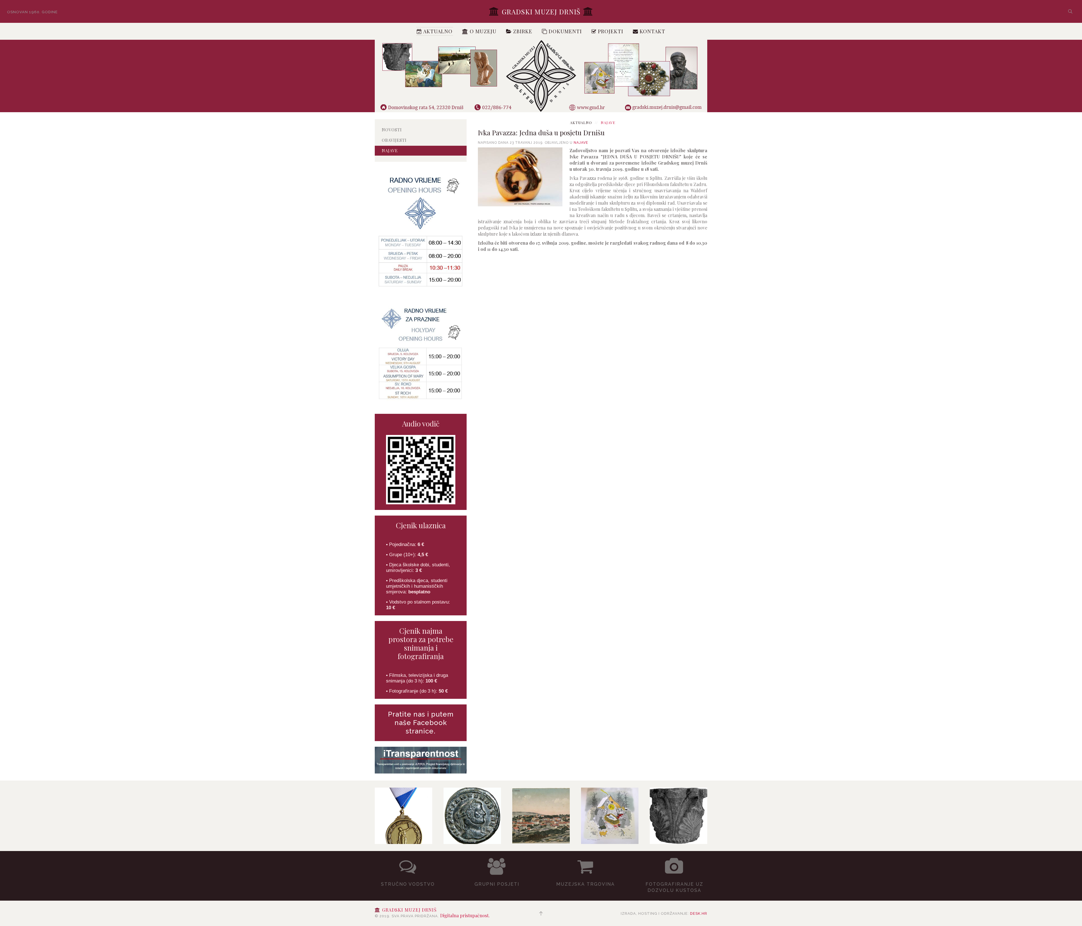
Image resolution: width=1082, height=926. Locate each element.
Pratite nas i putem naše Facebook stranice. (421, 722)
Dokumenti (564, 31)
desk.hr (698, 913)
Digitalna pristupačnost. (465, 915)
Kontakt (651, 31)
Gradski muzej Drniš (541, 11)
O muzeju (482, 31)
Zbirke (522, 31)
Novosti (392, 129)
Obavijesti (394, 140)
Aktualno (437, 31)
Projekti (610, 31)
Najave (581, 143)
